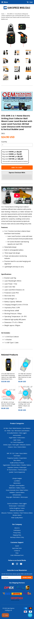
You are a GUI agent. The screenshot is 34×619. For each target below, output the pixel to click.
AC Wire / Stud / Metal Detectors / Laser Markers (17, 428)
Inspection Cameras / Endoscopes (17, 467)
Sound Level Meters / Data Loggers (17, 503)
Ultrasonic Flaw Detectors (17, 510)
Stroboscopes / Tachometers (17, 506)
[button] (17, 177)
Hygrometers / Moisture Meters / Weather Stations (17, 465)
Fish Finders (17, 456)
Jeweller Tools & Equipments (17, 472)
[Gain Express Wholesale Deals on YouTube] (21, 564)
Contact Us (17, 550)
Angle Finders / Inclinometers (17, 437)
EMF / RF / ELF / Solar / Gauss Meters (17, 453)
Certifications (17, 530)
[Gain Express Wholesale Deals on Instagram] (17, 564)
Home (2, 14)
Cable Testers (17, 440)
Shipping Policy (17, 535)
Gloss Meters (17, 460)
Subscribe (27, 577)
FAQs (17, 553)
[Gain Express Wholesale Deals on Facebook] (13, 564)
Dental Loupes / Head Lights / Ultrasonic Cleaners (17, 445)
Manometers (17, 483)
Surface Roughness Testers (17, 508)
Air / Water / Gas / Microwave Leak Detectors (17, 430)
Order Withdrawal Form (17, 555)
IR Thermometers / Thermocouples (17, 470)
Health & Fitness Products (17, 463)
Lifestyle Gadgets (17, 478)
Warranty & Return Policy (17, 537)
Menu (6, 2)
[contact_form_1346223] (30, 615)
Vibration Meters (17, 515)
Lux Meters (17, 481)
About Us (17, 528)
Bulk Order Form (17, 548)
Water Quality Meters (17, 517)
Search (17, 546)
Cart (31, 2)
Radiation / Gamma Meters (17, 492)
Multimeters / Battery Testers (17, 488)
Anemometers (17, 435)
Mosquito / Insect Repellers (17, 485)
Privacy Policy (17, 532)
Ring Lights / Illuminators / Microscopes (17, 497)
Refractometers (17, 495)
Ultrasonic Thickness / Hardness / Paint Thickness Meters (17, 513)
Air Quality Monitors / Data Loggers (17, 433)
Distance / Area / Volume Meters (17, 447)
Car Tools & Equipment (17, 442)
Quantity (4, 142)
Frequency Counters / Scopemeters (17, 458)
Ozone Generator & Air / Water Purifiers (17, 490)
